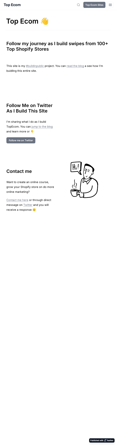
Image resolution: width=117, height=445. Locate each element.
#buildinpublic (35, 66)
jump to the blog (42, 126)
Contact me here (17, 200)
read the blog (75, 66)
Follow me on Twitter (21, 140)
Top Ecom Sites (94, 4)
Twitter (27, 204)
